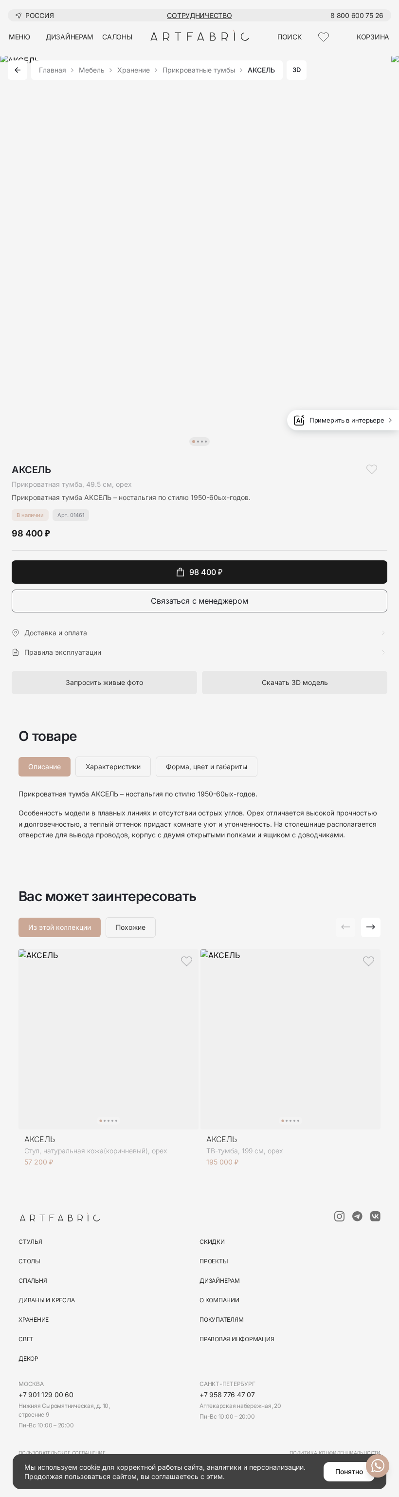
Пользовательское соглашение (62, 1453)
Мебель (92, 70)
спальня (32, 1280)
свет (26, 1339)
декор (28, 1358)
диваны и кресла (46, 1300)
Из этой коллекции (59, 927)
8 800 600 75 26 (356, 15)
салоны (117, 37)
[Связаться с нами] (377, 1466)
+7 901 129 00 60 (45, 1394)
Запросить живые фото (104, 682)
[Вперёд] (371, 927)
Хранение (133, 70)
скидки (212, 1241)
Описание (44, 766)
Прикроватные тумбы (199, 70)
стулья (30, 1241)
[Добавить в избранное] (371, 469)
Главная (52, 70)
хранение (33, 1319)
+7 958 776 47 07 (227, 1394)
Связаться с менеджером (199, 601)
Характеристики (113, 766)
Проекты (214, 1261)
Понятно (349, 1471)
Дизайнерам (220, 1280)
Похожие (130, 927)
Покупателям (221, 1319)
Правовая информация (237, 1339)
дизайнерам (69, 37)
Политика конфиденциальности (335, 1453)
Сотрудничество (199, 15)
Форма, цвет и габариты (206, 766)
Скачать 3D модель (295, 682)
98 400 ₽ (205, 572)
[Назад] (17, 70)
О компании (219, 1300)
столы (29, 1261)
